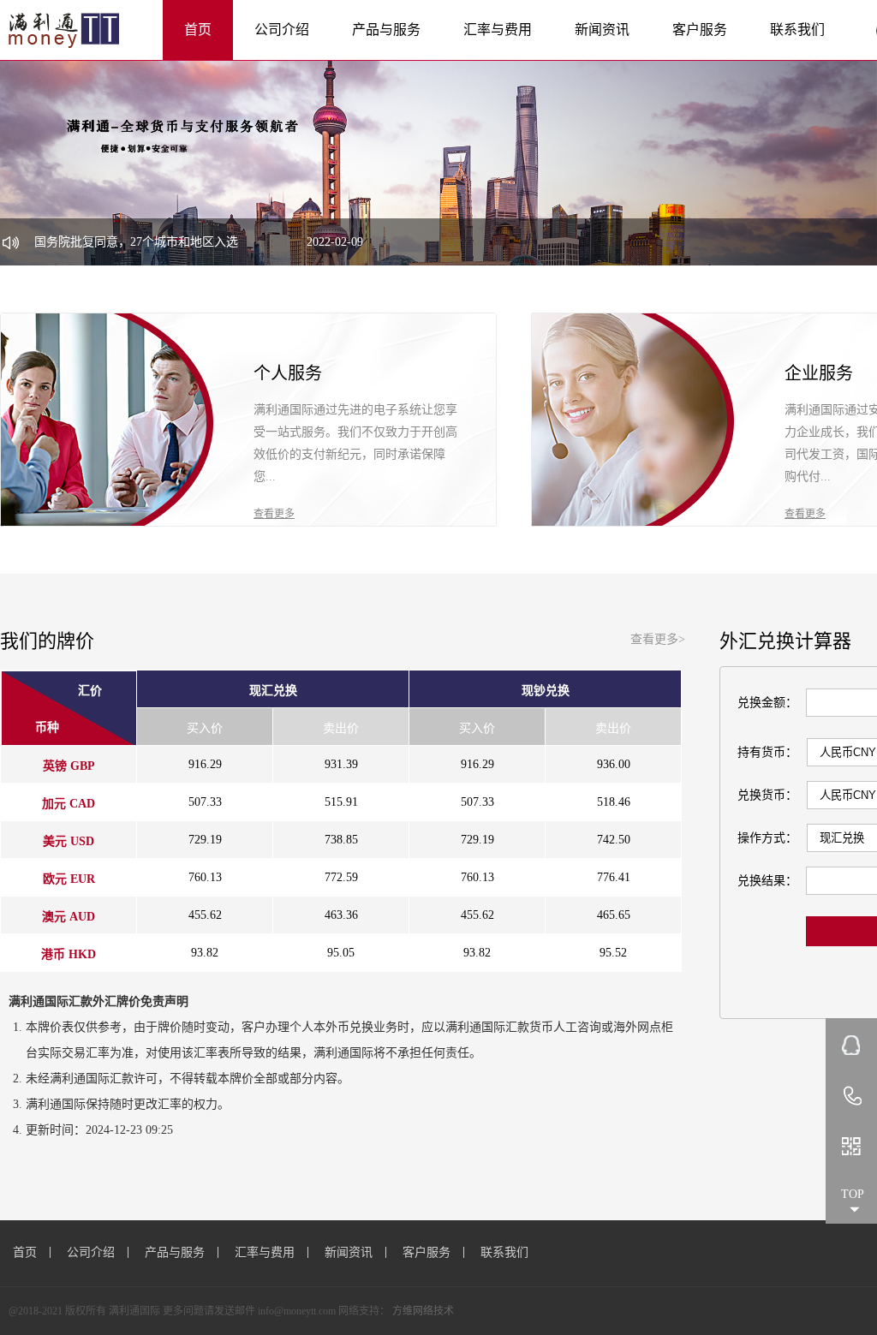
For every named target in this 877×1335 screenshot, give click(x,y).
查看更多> (657, 639)
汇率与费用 (497, 29)
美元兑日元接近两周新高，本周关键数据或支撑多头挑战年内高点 (270, 246)
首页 (198, 29)
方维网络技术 (423, 1311)
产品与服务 (386, 29)
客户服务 (699, 29)
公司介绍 (281, 29)
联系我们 (797, 29)
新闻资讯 (602, 29)
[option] (438, 162)
